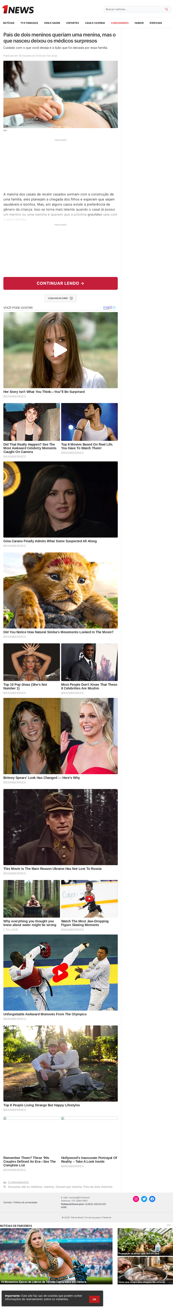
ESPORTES (72, 22)
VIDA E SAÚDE (52, 22)
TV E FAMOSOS (29, 22)
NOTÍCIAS (8, 22)
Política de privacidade (25, 1202)
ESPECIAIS (156, 22)
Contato (7, 1202)
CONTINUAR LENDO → (60, 283)
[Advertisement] (60, 165)
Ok (94, 1299)
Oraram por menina (69, 1187)
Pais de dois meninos (98, 1187)
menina (49, 1187)
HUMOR (139, 22)
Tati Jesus (52, 55)
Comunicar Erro (58, 298)
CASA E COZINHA (95, 22)
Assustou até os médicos (25, 1187)
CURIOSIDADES (120, 22)
